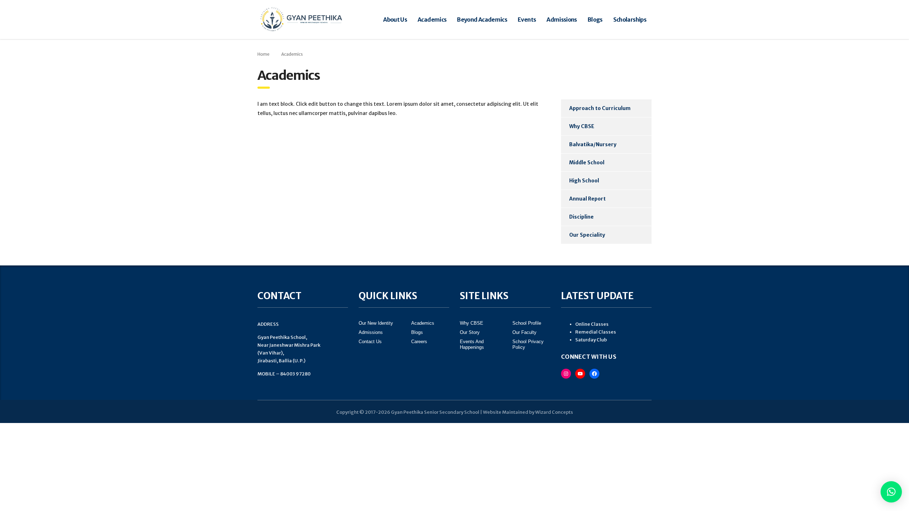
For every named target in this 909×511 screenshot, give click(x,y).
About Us (395, 19)
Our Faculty (524, 332)
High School (584, 180)
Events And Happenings (472, 344)
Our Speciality (587, 235)
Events (527, 19)
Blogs (595, 19)
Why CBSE (581, 126)
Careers (419, 341)
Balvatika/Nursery (592, 144)
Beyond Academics (482, 19)
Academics (432, 19)
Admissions (561, 19)
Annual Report (587, 199)
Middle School (586, 162)
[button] (891, 491)
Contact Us (370, 341)
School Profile (526, 323)
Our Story (470, 332)
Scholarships (629, 19)
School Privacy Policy (528, 344)
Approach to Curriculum (600, 108)
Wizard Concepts (554, 412)
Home (263, 54)
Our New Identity (376, 323)
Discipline (581, 217)
